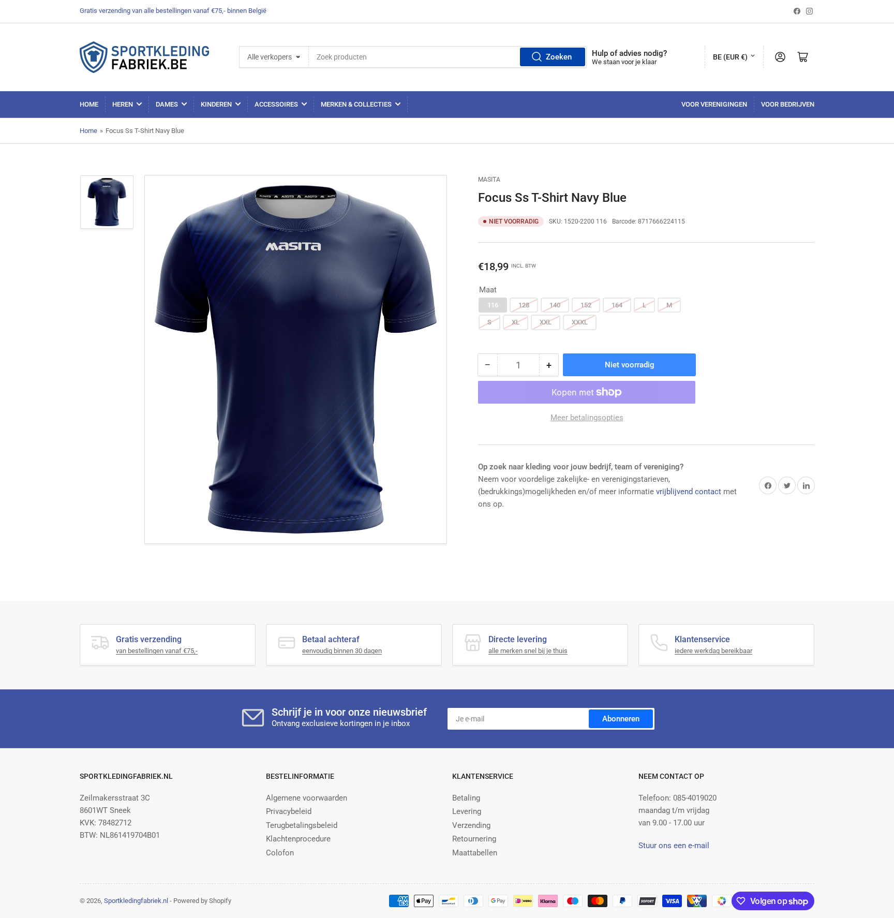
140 (554, 305)
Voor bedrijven (787, 104)
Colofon (280, 852)
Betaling (466, 798)
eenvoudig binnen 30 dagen (342, 651)
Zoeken (559, 57)
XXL (546, 322)
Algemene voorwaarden (306, 798)
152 (585, 305)
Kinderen (216, 104)
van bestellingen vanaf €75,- (157, 651)
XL (515, 322)
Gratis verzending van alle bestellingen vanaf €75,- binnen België (173, 10)
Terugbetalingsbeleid (301, 825)
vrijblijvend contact (688, 491)
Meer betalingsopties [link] (586, 417)
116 (492, 305)
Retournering (474, 838)
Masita (489, 179)
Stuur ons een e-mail (673, 845)
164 (617, 305)
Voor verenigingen (714, 104)
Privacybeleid (288, 811)
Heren (122, 104)
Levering (466, 811)
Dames (167, 104)
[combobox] (448, 57)
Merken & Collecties (356, 104)
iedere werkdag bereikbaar (713, 651)
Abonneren (620, 718)
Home (89, 104)
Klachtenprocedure (298, 838)
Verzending (471, 825)
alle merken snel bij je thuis (528, 651)
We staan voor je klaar (624, 62)
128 (523, 305)
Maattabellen (474, 852)
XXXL (580, 322)
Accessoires (276, 104)
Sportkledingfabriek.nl (136, 901)
